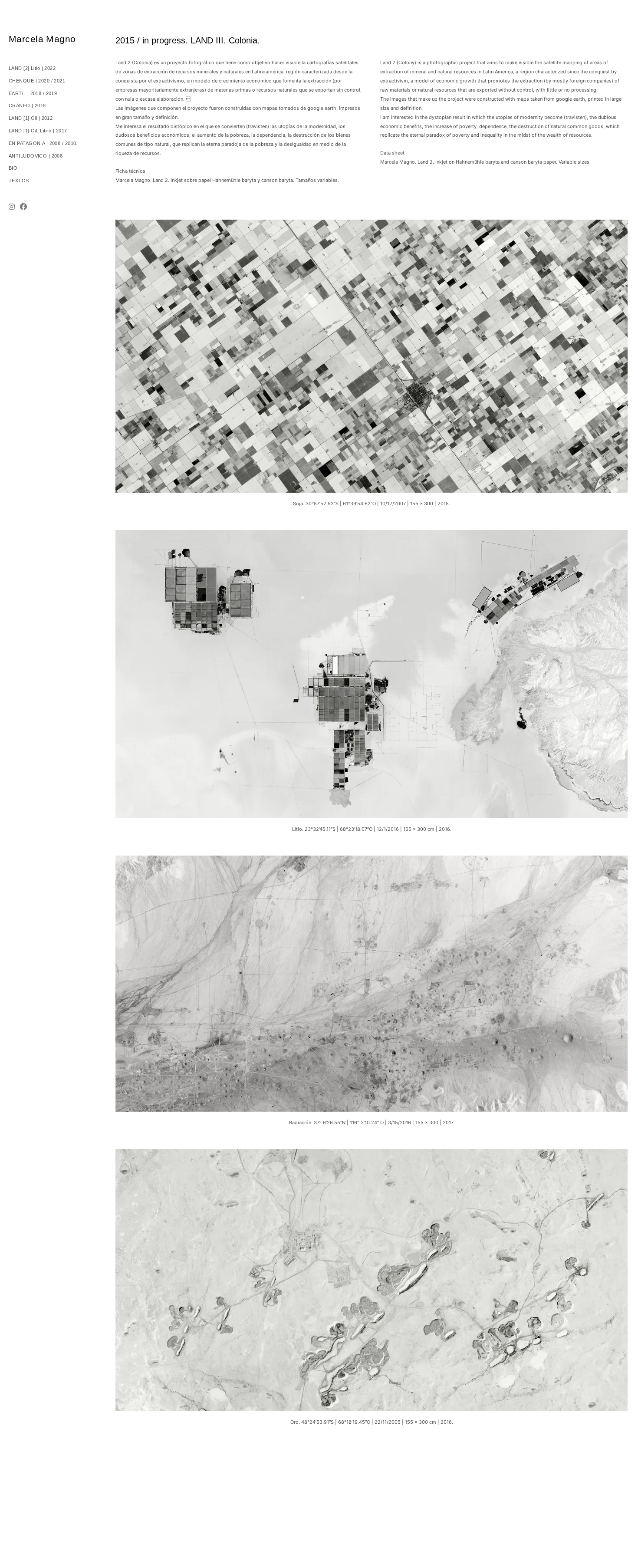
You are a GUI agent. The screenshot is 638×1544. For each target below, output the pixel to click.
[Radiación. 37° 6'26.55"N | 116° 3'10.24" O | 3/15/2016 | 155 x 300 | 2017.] (371, 860)
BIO (13, 168)
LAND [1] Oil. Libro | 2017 (38, 130)
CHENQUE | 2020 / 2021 (37, 80)
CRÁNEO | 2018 (27, 105)
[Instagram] (13, 208)
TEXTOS (19, 180)
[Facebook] (23, 208)
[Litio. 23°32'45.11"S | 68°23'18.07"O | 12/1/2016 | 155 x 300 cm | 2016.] (371, 534)
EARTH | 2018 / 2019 (33, 93)
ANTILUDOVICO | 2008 (35, 155)
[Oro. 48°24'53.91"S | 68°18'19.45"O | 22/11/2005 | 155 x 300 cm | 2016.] (371, 1153)
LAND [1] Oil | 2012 (31, 118)
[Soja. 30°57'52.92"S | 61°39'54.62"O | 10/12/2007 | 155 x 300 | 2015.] (371, 224)
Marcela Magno (42, 39)
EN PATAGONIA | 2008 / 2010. (43, 143)
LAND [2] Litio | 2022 (32, 68)
